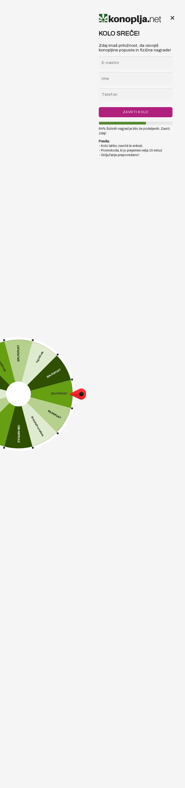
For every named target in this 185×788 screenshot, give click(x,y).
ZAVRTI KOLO (136, 112)
